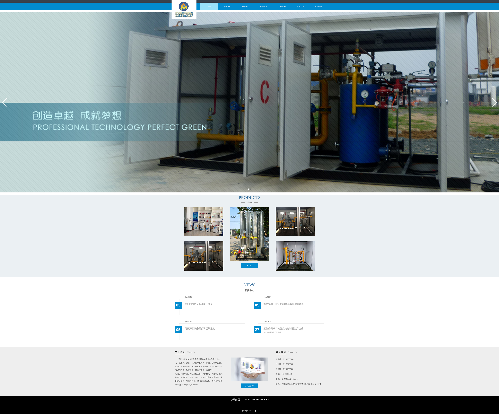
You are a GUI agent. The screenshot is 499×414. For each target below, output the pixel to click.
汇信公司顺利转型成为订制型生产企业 (283, 328)
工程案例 (282, 6)
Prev (4, 102)
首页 (209, 6)
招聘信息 (318, 6)
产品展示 (263, 6)
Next (494, 102)
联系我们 (300, 6)
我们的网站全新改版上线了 (199, 303)
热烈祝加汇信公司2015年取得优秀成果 (284, 303)
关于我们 (227, 6)
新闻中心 (245, 6)
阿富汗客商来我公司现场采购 (200, 328)
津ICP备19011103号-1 (249, 411)
